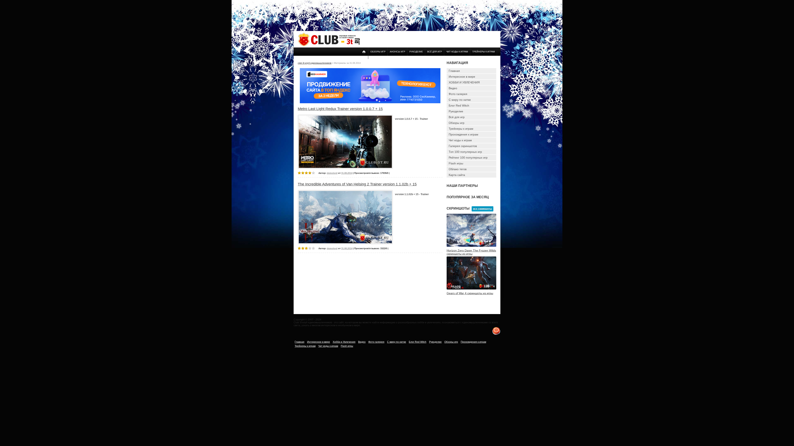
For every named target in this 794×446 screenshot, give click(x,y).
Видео (453, 88)
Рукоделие (416, 51)
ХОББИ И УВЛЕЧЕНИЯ (464, 82)
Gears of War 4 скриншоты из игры (470, 293)
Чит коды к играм (457, 51)
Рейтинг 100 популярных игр (468, 157)
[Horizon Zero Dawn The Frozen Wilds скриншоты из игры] (471, 245)
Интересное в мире (462, 76)
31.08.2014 (346, 173)
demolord (332, 173)
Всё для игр (434, 51)
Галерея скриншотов (463, 146)
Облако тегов (457, 169)
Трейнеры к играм (483, 51)
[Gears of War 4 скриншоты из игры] (471, 288)
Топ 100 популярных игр (465, 151)
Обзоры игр (377, 51)
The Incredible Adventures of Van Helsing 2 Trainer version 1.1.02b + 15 (357, 184)
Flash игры (456, 163)
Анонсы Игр (397, 51)
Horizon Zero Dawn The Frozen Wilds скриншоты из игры (471, 252)
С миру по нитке (460, 99)
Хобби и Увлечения (344, 341)
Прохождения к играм (463, 134)
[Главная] (329, 45)
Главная (454, 70)
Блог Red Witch (459, 105)
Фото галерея (458, 94)
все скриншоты (482, 208)
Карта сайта (457, 175)
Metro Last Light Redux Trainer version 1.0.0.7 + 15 (340, 109)
